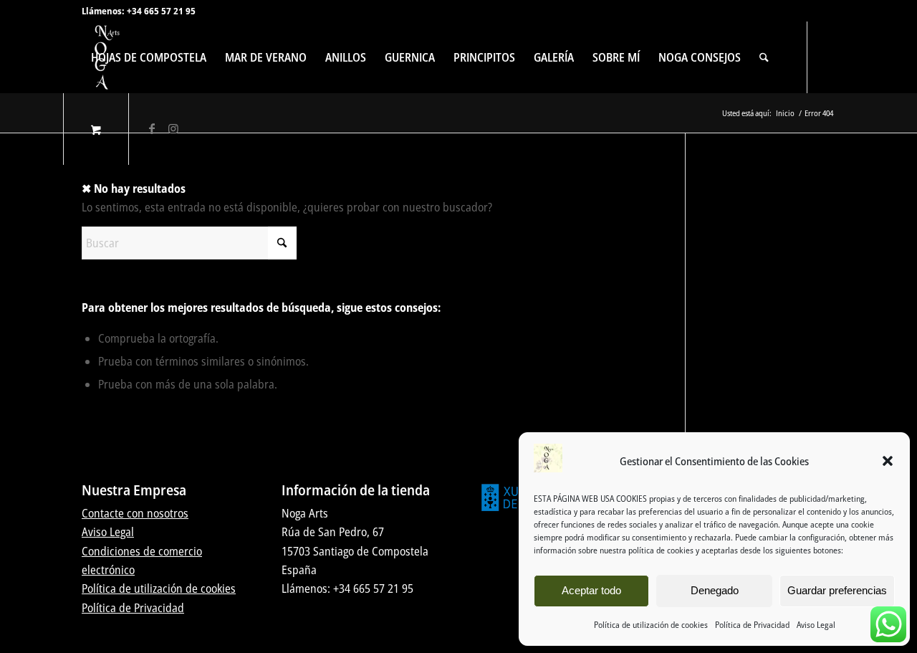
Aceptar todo (591, 590)
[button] (887, 461)
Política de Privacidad (752, 625)
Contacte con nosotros (135, 513)
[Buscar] (764, 57)
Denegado (715, 590)
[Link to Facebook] (152, 128)
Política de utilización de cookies (651, 625)
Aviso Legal (816, 625)
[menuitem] (149, 57)
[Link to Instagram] (173, 128)
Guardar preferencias (837, 590)
